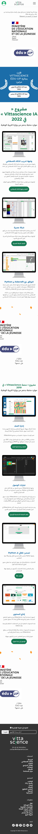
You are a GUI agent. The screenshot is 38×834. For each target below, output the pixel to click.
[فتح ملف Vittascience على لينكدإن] (27, 825)
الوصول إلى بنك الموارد (19, 641)
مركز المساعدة (28, 771)
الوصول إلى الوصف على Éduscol (28, 16)
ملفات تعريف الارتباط (26, 809)
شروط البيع (29, 815)
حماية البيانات (28, 811)
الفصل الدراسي (28, 765)
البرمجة (30, 760)
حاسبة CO (29, 783)
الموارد (30, 763)
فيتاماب (30, 781)
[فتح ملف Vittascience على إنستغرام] (17, 825)
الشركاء (30, 787)
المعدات (30, 767)
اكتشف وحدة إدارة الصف (19, 447)
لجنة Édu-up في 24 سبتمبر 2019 (19, 95)
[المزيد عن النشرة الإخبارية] (11, 728)
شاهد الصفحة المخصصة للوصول (19, 514)
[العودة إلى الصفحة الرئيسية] (19, 3)
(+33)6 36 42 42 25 (19, 747)
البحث (31, 785)
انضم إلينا (29, 793)
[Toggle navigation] (34, 3)
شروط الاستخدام (27, 813)
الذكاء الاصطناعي (27, 762)
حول (31, 803)
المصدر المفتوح (27, 789)
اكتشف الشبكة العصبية (19, 243)
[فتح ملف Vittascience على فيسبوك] (20, 825)
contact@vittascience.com (19, 749)
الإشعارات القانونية (26, 807)
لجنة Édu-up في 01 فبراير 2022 (19, 88)
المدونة (30, 791)
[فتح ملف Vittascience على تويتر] (31, 825)
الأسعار (30, 769)
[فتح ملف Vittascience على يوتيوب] (24, 825)
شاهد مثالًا (19, 576)
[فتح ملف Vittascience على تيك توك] (13, 825)
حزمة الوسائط (28, 805)
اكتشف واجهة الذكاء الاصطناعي (19, 189)
